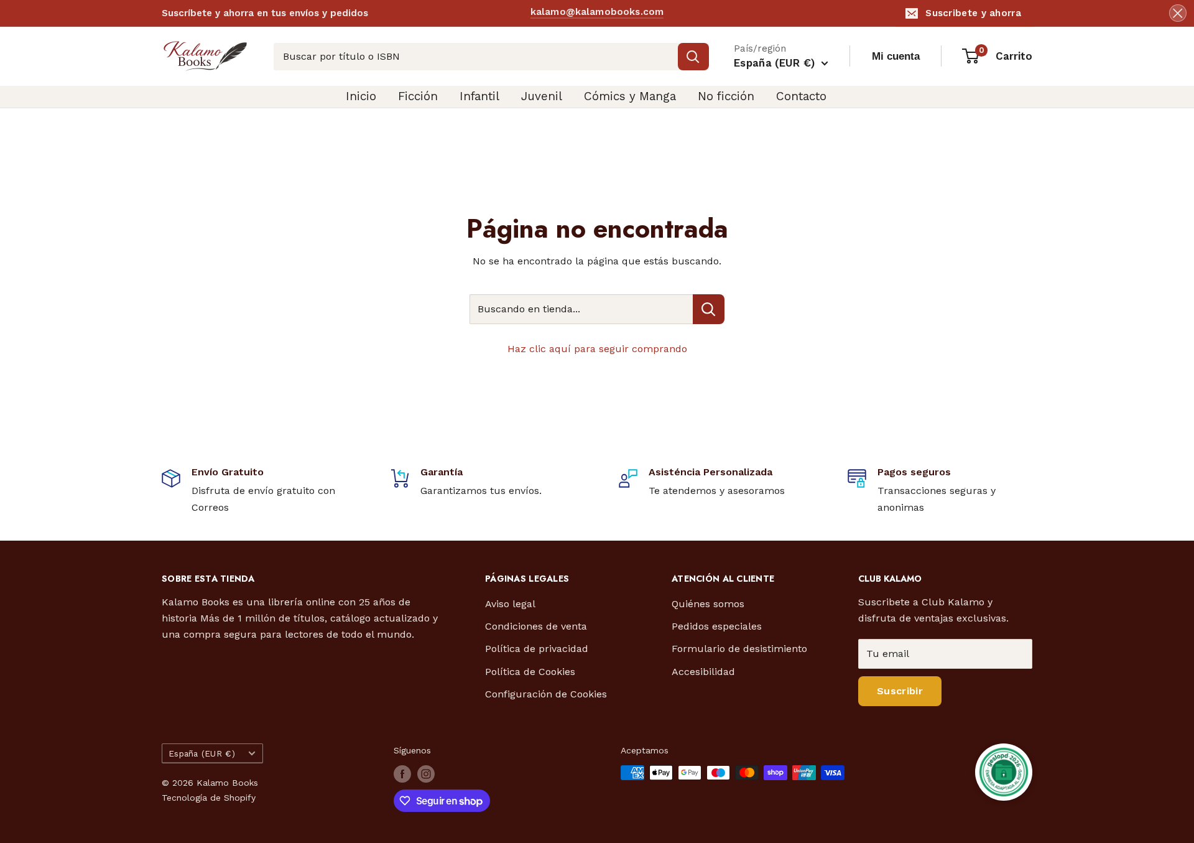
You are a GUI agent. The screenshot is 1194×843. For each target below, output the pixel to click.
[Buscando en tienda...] (708, 309)
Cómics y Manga (630, 96)
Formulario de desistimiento (739, 648)
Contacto (801, 96)
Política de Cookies (530, 672)
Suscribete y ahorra (973, 13)
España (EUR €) (202, 753)
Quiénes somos (708, 604)
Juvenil (541, 96)
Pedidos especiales (717, 626)
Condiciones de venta (536, 626)
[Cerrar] (1178, 13)
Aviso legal (510, 604)
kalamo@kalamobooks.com (597, 12)
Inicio (361, 96)
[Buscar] (693, 56)
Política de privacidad (536, 648)
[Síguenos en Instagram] (426, 774)
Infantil (479, 96)
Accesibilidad (703, 672)
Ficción (418, 96)
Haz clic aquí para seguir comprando (597, 349)
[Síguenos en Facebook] (402, 774)
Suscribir (900, 691)
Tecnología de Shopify (209, 798)
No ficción (726, 96)
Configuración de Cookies (546, 694)
